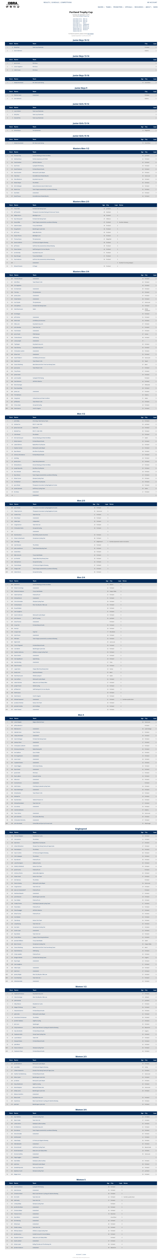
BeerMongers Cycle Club (39, 229)
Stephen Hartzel (18, 448)
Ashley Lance (17, 1090)
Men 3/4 (85, 21)
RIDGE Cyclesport (37, 675)
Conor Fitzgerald (18, 645)
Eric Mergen (17, 314)
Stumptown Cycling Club (39, 538)
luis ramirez (17, 806)
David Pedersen (18, 169)
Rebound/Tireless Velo (38, 1087)
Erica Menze (17, 1130)
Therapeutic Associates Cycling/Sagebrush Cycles (45, 485)
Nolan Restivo (17, 299)
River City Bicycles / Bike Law (40, 605)
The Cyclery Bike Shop (38, 816)
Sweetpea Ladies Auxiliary (39, 1123)
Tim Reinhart (17, 481)
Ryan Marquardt (18, 219)
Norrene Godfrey (18, 1154)
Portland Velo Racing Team (39, 208)
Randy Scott (17, 672)
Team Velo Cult (36, 327)
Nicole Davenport (18, 1150)
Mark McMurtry (18, 951)
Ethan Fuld (17, 354)
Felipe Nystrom (18, 511)
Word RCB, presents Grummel (40, 535)
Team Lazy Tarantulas (38, 47)
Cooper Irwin (17, 632)
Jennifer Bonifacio (18, 1207)
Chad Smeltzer (17, 162)
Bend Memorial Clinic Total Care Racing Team (44, 364)
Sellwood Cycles (37, 863)
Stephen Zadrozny (18, 652)
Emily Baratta (17, 793)
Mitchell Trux (17, 431)
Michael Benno (18, 465)
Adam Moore (17, 572)
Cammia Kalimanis (18, 810)
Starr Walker (17, 900)
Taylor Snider (17, 1120)
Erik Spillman (17, 305)
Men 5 (84, 23)
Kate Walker (17, 1160)
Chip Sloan (16, 176)
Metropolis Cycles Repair (39, 172)
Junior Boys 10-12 (77, 19)
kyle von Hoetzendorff (20, 890)
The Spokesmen (37, 130)
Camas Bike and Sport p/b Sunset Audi (42, 823)
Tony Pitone (17, 371)
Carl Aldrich (17, 648)
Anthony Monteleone (19, 454)
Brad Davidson (18, 535)
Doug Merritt (17, 229)
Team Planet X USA (37, 282)
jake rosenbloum (18, 548)
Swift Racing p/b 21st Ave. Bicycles (41, 249)
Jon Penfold (17, 558)
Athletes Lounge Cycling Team (40, 652)
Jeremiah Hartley (18, 706)
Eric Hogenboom (18, 756)
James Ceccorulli (18, 427)
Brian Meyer (17, 518)
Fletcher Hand (17, 95)
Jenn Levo (16, 1024)
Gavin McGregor (18, 739)
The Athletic (36, 182)
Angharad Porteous (19, 993)
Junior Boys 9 (76, 23)
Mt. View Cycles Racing (38, 82)
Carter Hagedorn (18, 66)
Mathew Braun (18, 159)
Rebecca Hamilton (18, 1094)
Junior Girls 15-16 (77, 27)
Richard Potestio (18, 266)
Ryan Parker (17, 769)
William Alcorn (17, 215)
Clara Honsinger (18, 997)
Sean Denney (17, 347)
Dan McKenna (17, 381)
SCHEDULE (55, 2)
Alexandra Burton (18, 1010)
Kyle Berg (16, 458)
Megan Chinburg (18, 1007)
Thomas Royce (17, 239)
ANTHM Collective (37, 162)
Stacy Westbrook (18, 1084)
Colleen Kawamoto (19, 1070)
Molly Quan (17, 1224)
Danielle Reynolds (18, 1167)
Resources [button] (139, 7)
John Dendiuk (17, 327)
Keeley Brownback (18, 82)
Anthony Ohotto (18, 873)
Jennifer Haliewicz (18, 1021)
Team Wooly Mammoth (39, 461)
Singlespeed (86, 24)
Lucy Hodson (17, 111)
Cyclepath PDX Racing (38, 165)
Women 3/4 (86, 28)
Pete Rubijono (17, 849)
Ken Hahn (16, 927)
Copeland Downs (18, 762)
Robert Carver (17, 478)
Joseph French (17, 686)
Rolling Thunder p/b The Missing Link (42, 1244)
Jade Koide (16, 1014)
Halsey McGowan (18, 735)
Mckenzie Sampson (19, 591)
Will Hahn (16, 638)
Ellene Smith (17, 1097)
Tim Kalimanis (17, 395)
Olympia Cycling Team (38, 478)
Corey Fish (16, 625)
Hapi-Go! (35, 632)
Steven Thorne (17, 235)
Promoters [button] (118, 7)
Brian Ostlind (17, 655)
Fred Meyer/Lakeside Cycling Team (41, 786)
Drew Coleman (17, 249)
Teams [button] (108, 7)
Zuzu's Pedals (36, 752)
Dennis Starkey (18, 883)
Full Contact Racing (37, 766)
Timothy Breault (18, 278)
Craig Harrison (17, 524)
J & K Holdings (36, 706)
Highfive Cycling (37, 1021)
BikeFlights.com (36, 215)
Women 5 (85, 29)
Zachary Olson (17, 742)
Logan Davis (17, 669)
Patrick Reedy (17, 565)
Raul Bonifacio (17, 799)
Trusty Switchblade (37, 225)
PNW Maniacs (36, 334)
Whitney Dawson (18, 1230)
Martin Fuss (17, 189)
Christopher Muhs (18, 528)
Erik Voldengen (18, 186)
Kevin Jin (16, 628)
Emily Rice (16, 114)
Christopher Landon (19, 351)
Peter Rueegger (18, 910)
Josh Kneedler (17, 378)
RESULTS (47, 2)
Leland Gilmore (18, 444)
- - (14, 262)
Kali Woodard (17, 1137)
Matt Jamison (17, 562)
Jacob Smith (17, 63)
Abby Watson (17, 1004)
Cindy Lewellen (18, 954)
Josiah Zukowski (18, 488)
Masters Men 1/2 (77, 28)
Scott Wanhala (18, 978)
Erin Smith (16, 1197)
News (155, 7)
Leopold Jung (17, 924)
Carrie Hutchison (18, 1187)
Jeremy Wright (17, 974)
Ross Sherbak (17, 471)
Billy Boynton (17, 729)
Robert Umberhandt (19, 538)
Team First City (36, 514)
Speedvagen (36, 1024)
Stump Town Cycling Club (39, 1034)
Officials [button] (128, 7)
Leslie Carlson (17, 1123)
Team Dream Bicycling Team (40, 548)
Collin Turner (17, 70)
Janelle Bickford (18, 1063)
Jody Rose (16, 1164)
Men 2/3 (85, 20)
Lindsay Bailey (17, 1203)
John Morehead (18, 823)
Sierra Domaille (18, 1133)
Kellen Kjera (17, 521)
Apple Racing (36, 659)
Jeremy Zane (17, 295)
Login (84, 1254)
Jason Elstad (17, 485)
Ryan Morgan (17, 256)
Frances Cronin (18, 1214)
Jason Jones (17, 368)
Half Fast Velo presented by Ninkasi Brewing (44, 246)
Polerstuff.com (36, 594)
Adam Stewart (17, 709)
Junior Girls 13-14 (77, 25)
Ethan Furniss (17, 913)
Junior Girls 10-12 (77, 24)
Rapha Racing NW (37, 749)
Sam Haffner (17, 679)
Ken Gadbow (17, 752)
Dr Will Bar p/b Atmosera (39, 320)
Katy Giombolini (18, 1031)
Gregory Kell (17, 568)
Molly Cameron (18, 441)
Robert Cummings (18, 588)
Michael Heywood (18, 699)
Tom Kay (16, 292)
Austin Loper (17, 930)
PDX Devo (35, 63)
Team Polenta (36, 732)
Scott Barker (17, 917)
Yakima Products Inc (38, 799)
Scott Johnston (18, 783)
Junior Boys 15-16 (77, 21)
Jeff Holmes (17, 317)
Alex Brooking (17, 662)
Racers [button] (101, 7)
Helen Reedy (17, 1140)
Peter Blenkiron (18, 179)
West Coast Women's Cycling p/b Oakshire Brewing (45, 1027)
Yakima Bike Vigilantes (38, 873)
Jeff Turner (16, 232)
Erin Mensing (17, 1220)
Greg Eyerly (17, 398)
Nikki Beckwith (17, 1144)
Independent (36, 521)
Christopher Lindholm (19, 745)
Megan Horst (17, 1174)
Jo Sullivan (16, 1080)
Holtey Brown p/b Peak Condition (41, 398)
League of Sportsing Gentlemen (41, 937)
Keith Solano (17, 786)
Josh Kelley (16, 421)
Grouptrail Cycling (37, 405)
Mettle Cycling (36, 471)
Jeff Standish (17, 212)
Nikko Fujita (17, 967)
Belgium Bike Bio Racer (38, 722)
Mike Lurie (16, 324)
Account (78, 1254)
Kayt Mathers (17, 1117)
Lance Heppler (18, 722)
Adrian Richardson (18, 846)
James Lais (16, 391)
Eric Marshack (17, 289)
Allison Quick (17, 1077)
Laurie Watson (18, 1037)
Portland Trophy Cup (81, 12)
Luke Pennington (18, 863)
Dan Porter (17, 165)
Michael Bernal (18, 598)
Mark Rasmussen (18, 309)
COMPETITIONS (66, 2)
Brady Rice (16, 47)
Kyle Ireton (17, 842)
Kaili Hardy (16, 1200)
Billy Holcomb (17, 555)
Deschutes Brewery (37, 672)
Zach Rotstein (17, 545)
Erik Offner (17, 282)
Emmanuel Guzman (19, 749)
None (34, 1007)
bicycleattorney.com (38, 179)
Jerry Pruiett (17, 334)
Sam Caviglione (18, 611)
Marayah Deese (18, 1041)
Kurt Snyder (17, 302)
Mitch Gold (17, 320)
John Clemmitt (17, 816)
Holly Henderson (18, 1027)
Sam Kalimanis (17, 98)
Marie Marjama (18, 1087)
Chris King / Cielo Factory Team (40, 421)
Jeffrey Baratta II (18, 725)
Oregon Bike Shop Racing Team (40, 558)
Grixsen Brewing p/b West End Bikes (42, 155)
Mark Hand (17, 361)
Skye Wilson (17, 1217)
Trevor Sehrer (17, 813)
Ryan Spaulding (18, 388)
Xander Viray (17, 514)
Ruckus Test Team (37, 702)
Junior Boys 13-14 (77, 20)
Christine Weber (18, 1210)
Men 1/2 (85, 19)
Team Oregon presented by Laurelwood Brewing (45, 189)
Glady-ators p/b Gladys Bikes (40, 682)
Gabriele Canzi (17, 732)
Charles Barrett (18, 337)
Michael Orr (17, 796)
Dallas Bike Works (37, 232)
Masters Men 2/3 (77, 29)
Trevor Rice (17, 208)
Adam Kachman (18, 594)
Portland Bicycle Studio (38, 169)
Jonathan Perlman (18, 702)
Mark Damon (17, 408)
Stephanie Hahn (18, 1034)
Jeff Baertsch (17, 689)
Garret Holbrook (18, 615)
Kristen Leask (17, 1244)
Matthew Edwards (18, 893)
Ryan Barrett (17, 859)
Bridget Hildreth (18, 957)
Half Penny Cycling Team (39, 488)
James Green (17, 374)
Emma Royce (17, 130)
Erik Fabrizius (17, 880)
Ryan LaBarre (17, 776)
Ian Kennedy (17, 252)
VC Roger (35, 266)
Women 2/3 (86, 27)
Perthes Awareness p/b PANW (40, 159)
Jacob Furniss (17, 869)
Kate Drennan (17, 1190)
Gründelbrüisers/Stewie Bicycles (41, 176)
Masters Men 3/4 (77, 31)
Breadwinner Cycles (38, 836)
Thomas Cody (17, 155)
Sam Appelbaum (18, 659)
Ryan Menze (17, 475)
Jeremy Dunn (17, 461)
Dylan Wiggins (17, 766)
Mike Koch (16, 779)
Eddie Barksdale (18, 981)
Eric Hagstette (17, 285)
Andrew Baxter (18, 605)
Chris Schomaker (18, 601)
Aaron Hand (17, 759)
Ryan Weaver (17, 451)
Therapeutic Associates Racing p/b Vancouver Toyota (46, 212)
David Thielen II (18, 357)
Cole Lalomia (17, 839)
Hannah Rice (17, 118)
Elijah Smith (17, 642)
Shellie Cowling (18, 1227)
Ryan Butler (17, 934)
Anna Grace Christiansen (20, 1017)
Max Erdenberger (18, 789)
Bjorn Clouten (17, 944)
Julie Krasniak (17, 1000)
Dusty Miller (17, 222)
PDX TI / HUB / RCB (37, 424)
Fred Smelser (17, 330)
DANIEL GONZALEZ (19, 866)
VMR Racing (36, 337)
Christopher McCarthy (19, 820)
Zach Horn (16, 971)
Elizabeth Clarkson (18, 1237)
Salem (34, 309)
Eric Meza (16, 492)
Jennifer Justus (17, 1234)
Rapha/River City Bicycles (39, 444)
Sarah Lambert (18, 1241)
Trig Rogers (17, 344)
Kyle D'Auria (17, 635)
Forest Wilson (17, 937)
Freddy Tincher (18, 903)
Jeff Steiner (16, 246)
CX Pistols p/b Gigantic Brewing (40, 242)
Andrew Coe (17, 424)
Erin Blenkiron (17, 1127)
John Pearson (17, 618)
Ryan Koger (17, 961)
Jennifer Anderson (18, 1247)
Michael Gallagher (18, 836)
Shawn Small (17, 876)
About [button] (148, 7)
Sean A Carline (17, 853)
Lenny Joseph (17, 341)
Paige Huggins (17, 1157)
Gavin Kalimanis (18, 50)
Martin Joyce (17, 692)
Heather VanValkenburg (20, 1074)
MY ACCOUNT (152, 2)
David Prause (17, 196)
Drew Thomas (17, 621)
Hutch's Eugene (37, 408)
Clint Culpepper (18, 856)
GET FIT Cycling (36, 618)
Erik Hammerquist (18, 438)
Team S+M (35, 427)
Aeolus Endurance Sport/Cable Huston (42, 186)
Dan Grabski (90, 33)
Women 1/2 (86, 25)
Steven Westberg (18, 364)
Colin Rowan (17, 434)
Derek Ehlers (17, 551)
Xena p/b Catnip (37, 776)
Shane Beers (17, 907)
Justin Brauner (17, 896)
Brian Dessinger (18, 384)
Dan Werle (16, 192)
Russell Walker (17, 608)
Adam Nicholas (18, 682)
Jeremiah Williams (18, 940)
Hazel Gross (17, 1101)
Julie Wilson (17, 1044)
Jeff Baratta (17, 401)
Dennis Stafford (18, 242)
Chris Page (16, 541)
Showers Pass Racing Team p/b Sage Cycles (43, 846)
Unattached (36, 95)
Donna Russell (17, 1147)
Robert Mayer (17, 182)
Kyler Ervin (17, 584)
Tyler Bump (17, 920)
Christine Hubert (18, 1193)
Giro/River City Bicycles (38, 451)
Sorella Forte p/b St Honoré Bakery (41, 1234)
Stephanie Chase (18, 1051)
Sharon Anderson (18, 1048)
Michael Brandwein (19, 803)
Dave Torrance (18, 665)
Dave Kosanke (17, 172)
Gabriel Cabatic (18, 225)
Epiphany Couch (18, 1171)
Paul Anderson (17, 259)
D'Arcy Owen (17, 405)
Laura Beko (17, 1067)
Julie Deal (16, 1104)
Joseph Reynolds (18, 468)
